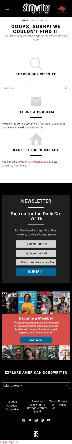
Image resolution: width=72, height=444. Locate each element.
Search (66, 88)
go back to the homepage (33, 161)
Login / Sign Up (9, 442)
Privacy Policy (62, 403)
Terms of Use (53, 405)
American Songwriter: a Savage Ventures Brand (37, 406)
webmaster (36, 127)
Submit (36, 271)
